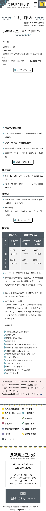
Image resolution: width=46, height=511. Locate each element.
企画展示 (29, 418)
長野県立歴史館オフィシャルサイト (19, 409)
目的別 (7, 418)
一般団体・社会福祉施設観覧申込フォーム (22, 348)
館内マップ (10, 335)
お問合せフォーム (24, 70)
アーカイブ (9, 439)
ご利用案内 (29, 413)
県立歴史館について (13, 413)
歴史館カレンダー (24, 220)
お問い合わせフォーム (23, 498)
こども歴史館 (30, 434)
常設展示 (8, 424)
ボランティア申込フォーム (16, 367)
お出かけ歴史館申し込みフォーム (19, 360)
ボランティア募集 (13, 363)
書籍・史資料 (30, 429)
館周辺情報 (10, 341)
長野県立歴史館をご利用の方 (17, 332)
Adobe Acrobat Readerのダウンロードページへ (21, 394)
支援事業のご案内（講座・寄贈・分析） (21, 354)
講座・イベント (31, 424)
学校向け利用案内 (12, 429)
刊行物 (7, 434)
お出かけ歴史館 (12, 357)
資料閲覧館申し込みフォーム (17, 351)
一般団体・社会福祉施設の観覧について (21, 344)
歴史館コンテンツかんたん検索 (18, 370)
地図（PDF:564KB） (24, 162)
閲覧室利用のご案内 (14, 338)
